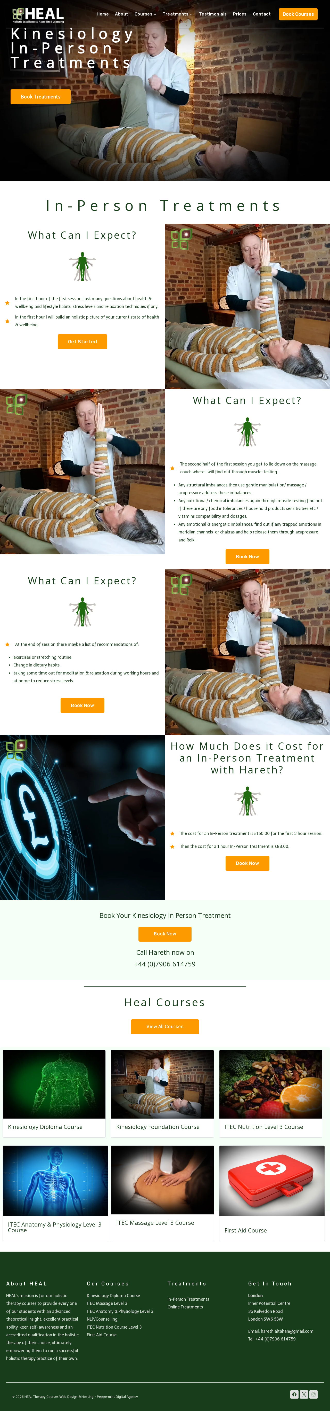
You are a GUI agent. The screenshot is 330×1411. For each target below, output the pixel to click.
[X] (304, 1394)
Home (103, 14)
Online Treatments (185, 1307)
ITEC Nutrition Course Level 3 (114, 1327)
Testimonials (213, 14)
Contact (262, 14)
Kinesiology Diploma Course (45, 1126)
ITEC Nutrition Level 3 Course (264, 1126)
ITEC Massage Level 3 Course (155, 1222)
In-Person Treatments (188, 1299)
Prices (240, 14)
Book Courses (298, 14)
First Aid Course (246, 1230)
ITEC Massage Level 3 (107, 1303)
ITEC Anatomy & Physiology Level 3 (120, 1311)
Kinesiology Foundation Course (158, 1126)
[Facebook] (294, 1394)
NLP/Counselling (102, 1319)
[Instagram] (313, 1394)
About (121, 14)
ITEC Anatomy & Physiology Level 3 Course (55, 1227)
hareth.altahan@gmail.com (287, 1331)
